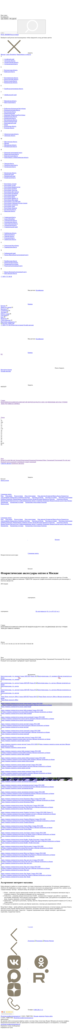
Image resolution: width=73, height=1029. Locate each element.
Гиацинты (9, 499)
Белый (3, 460)
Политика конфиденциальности (10, 1016)
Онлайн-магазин (29, 325)
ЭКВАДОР (4, 403)
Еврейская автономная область (13, 88)
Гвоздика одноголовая (65, 497)
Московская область (10, 145)
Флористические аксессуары (58, 500)
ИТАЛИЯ (19, 402)
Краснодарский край (10, 121)
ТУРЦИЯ (64, 402)
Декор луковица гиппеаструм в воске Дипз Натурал (16, 808)
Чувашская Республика (11, 264)
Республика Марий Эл (11, 198)
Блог (2, 317)
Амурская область (9, 61)
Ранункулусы (14, 500)
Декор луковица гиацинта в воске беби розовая (15, 754)
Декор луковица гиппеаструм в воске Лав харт (15, 870)
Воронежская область (10, 82)
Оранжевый (50, 460)
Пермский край (9, 174)
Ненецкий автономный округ (13, 152)
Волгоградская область (11, 79)
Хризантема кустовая (17, 502)
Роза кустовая (14, 34)
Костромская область (10, 120)
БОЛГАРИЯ (4, 402)
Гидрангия (49, 496)
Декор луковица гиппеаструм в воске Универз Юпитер (17, 822)
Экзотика (44, 502)
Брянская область (9, 71)
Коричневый (25, 460)
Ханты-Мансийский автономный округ (16, 255)
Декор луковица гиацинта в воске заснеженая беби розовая (19, 781)
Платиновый (58, 460)
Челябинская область (10, 261)
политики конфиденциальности (10, 1024)
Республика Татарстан (11, 204)
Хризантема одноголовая (33, 502)
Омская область (9, 163)
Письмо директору (39, 1016)
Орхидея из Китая (62, 499)
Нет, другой (13, 18)
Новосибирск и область (24, 54)
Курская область (9, 128)
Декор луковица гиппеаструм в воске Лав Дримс (15, 877)
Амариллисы (14, 497)
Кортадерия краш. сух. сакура (10, 686)
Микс (45, 460)
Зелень (30, 499)
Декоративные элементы (20, 499)
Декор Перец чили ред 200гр (9, 700)
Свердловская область (11, 223)
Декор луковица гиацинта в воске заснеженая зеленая (17, 795)
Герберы (3, 499)
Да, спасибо (4, 18)
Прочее (7, 500)
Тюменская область (10, 239)
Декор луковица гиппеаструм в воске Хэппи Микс (16, 829)
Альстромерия (5, 497)
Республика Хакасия (10, 208)
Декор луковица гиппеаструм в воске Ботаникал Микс (17, 802)
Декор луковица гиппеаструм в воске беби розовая (16, 713)
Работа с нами (5, 314)
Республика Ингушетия (11, 192)
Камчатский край (9, 113)
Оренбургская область (11, 165)
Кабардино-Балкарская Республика (15, 108)
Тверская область (9, 234)
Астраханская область (11, 64)
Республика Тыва (9, 206)
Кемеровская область (10, 116)
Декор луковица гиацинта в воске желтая (13, 747)
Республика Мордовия (11, 200)
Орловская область (10, 167)
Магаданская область (10, 141)
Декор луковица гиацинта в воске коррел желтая (15, 768)
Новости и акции (6, 307)
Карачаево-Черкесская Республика (14, 115)
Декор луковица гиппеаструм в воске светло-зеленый (17, 720)
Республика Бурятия (10, 188)
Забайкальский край (10, 95)
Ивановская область (10, 101)
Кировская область (10, 118)
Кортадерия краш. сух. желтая (10, 693)
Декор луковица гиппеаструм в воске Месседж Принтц (17, 856)
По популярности (41, 611)
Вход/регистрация (18, 325)
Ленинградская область (11, 134)
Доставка (4, 312)
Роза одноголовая (30, 496)
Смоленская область (10, 225)
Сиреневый (32, 462)
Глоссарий (4, 315)
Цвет (2, 458)
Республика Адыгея (10, 184)
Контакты (4, 309)
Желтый (13, 460)
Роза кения (9, 496)
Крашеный (32, 460)
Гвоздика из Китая (38, 497)
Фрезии (69, 500)
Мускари (40, 499)
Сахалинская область (10, 222)
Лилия (34, 499)
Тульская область (9, 238)
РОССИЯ (41, 402)
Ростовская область (10, 209)
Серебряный (21, 462)
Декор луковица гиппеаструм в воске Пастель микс (16, 849)
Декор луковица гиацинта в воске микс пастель (15, 740)
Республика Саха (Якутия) (12, 201)
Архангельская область (11, 62)
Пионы (3, 500)
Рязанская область (9, 211)
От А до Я (50, 611)
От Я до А (56, 611)
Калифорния (39, 290)
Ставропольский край (11, 227)
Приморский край (9, 176)
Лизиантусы (65, 496)
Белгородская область (10, 70)
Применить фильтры (17, 463)
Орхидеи (52, 499)
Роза (2, 496)
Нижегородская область (11, 154)
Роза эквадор (42, 496)
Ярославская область (10, 273)
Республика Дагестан (10, 190)
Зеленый (18, 460)
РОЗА (3, 34)
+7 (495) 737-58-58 (6, 276)
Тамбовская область (10, 233)
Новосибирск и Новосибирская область (16, 157)
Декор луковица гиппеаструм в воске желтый (14, 727)
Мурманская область (10, 146)
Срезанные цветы (6, 494)
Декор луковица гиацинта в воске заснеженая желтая (17, 788)
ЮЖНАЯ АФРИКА (14, 403)
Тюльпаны (46, 500)
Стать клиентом (6, 320)
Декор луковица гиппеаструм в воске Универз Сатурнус (18, 815)
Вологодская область (10, 81)
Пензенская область (10, 173)
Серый (27, 462)
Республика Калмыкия (11, 193)
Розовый (3, 462)
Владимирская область (11, 78)
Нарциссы (46, 499)
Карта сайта (49, 1016)
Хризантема (4, 502)
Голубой (7, 460)
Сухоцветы (39, 500)
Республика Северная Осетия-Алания (15, 203)
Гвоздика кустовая (51, 497)
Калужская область (10, 112)
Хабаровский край (10, 253)
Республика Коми (9, 196)
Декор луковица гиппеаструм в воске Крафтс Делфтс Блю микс (20, 842)
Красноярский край (10, 123)
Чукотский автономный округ (13, 266)
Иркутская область (10, 102)
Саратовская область (10, 220)
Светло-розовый (11, 462)
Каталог (3, 305)
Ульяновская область (10, 247)
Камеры (30, 304)
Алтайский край (9, 59)
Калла (59, 496)
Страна (3, 400)
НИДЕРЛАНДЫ (33, 402)
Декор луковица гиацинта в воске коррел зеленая (16, 774)
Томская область (9, 236)
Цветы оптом (5, 480)
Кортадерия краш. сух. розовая (10, 679)
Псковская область (10, 177)
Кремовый (39, 460)
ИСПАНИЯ (12, 402)
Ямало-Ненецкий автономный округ (15, 272)
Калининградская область (12, 110)
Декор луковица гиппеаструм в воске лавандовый (16, 706)
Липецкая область (9, 135)
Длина (3, 417)
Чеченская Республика (11, 262)
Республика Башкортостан (12, 187)
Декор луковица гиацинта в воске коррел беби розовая (17, 761)
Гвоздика (27, 497)
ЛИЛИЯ (7, 34)
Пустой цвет (66, 460)
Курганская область (10, 126)
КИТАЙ (25, 402)
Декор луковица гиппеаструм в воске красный (15, 734)
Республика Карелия (10, 195)
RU (2, 354)
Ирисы (55, 496)
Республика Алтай (10, 185)
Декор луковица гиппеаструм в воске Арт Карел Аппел (18, 836)
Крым (6, 124)
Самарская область (10, 217)
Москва (3, 54)
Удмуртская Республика (11, 245)
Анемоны (21, 497)
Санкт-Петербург (11, 54)
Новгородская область (11, 156)
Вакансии (4, 318)
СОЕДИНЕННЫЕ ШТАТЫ (53, 402)
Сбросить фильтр (6, 463)
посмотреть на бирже (45, 705)
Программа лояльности (8, 322)
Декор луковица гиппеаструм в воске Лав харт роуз (16, 863)
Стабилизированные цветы (27, 500)
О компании (5, 310)
